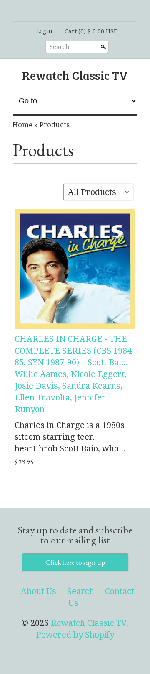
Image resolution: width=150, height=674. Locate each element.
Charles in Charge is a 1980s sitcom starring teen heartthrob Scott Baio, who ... (71, 437)
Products (55, 124)
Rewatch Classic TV (75, 75)
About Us (38, 591)
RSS (53, 11)
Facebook (67, 11)
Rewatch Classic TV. (90, 623)
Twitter (82, 11)
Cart (91, 31)
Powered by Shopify (75, 635)
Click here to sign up (75, 562)
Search (60, 47)
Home (22, 124)
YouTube (96, 11)
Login (44, 31)
